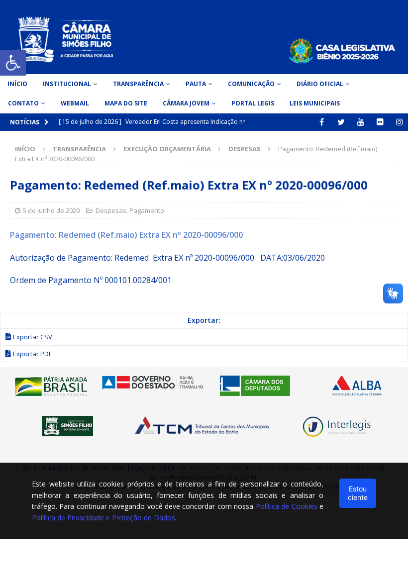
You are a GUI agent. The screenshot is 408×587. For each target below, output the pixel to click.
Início (17, 84)
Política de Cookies (286, 506)
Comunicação (251, 84)
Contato (23, 103)
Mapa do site (125, 103)
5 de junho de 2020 (51, 210)
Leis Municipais (315, 103)
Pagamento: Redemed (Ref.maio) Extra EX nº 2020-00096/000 (126, 234)
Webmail (75, 103)
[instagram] (399, 122)
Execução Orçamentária (167, 148)
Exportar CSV (32, 336)
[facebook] (321, 122)
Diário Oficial (320, 84)
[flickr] (380, 122)
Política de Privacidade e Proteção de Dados (103, 517)
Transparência (138, 84)
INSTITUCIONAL (67, 84)
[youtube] (360, 122)
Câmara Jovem (186, 103)
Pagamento (146, 210)
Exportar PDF (32, 353)
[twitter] (341, 122)
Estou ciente (358, 493)
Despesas (111, 210)
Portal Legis (252, 103)
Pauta (196, 84)
